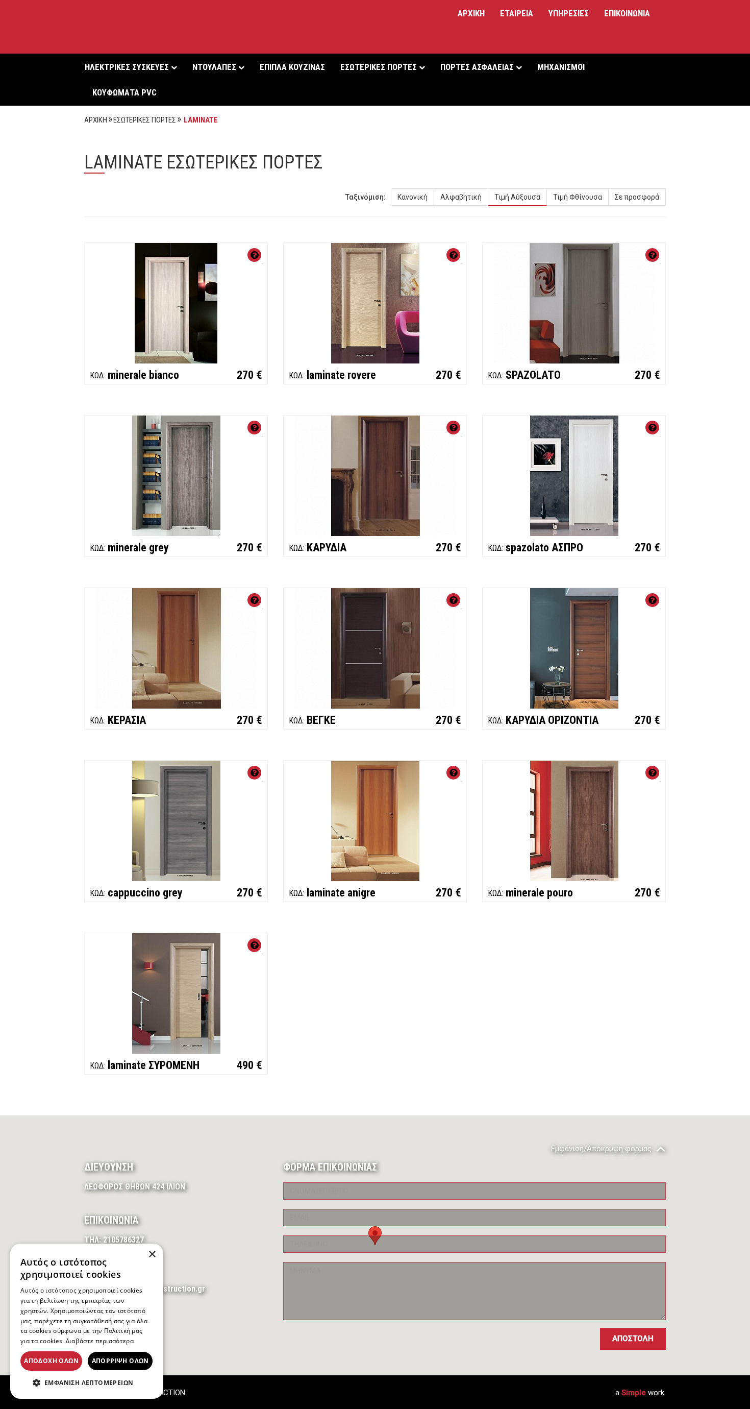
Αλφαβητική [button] (461, 197)
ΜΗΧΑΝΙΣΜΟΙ (561, 67)
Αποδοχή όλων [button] (51, 1360)
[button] (86, 1383)
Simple (633, 1392)
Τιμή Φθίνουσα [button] (577, 197)
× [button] (152, 1254)
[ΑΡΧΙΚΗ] (127, 26)
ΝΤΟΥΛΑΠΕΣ (215, 67)
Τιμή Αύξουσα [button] (517, 197)
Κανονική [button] (412, 197)
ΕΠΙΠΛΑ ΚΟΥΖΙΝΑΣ (292, 67)
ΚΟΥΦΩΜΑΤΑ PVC (124, 92)
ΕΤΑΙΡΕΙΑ (516, 13)
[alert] (86, 1321)
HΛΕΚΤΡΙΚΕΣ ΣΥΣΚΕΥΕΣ (128, 67)
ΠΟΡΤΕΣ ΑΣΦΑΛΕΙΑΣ (478, 67)
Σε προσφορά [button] (637, 197)
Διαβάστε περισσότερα (100, 1341)
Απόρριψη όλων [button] (120, 1360)
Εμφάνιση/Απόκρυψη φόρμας (602, 1148)
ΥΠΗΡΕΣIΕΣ (568, 13)
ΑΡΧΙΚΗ (471, 13)
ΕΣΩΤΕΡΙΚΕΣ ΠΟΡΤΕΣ (379, 67)
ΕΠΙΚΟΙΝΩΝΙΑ (627, 13)
